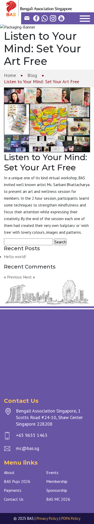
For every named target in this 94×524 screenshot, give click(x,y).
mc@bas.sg (27, 448)
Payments (12, 490)
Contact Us (14, 499)
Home (10, 75)
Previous (14, 277)
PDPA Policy (70, 518)
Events (52, 472)
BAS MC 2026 (58, 499)
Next (27, 277)
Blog (32, 75)
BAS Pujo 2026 (17, 481)
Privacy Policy (47, 518)
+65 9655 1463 (31, 435)
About (9, 472)
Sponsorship (56, 490)
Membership (56, 481)
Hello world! (15, 256)
